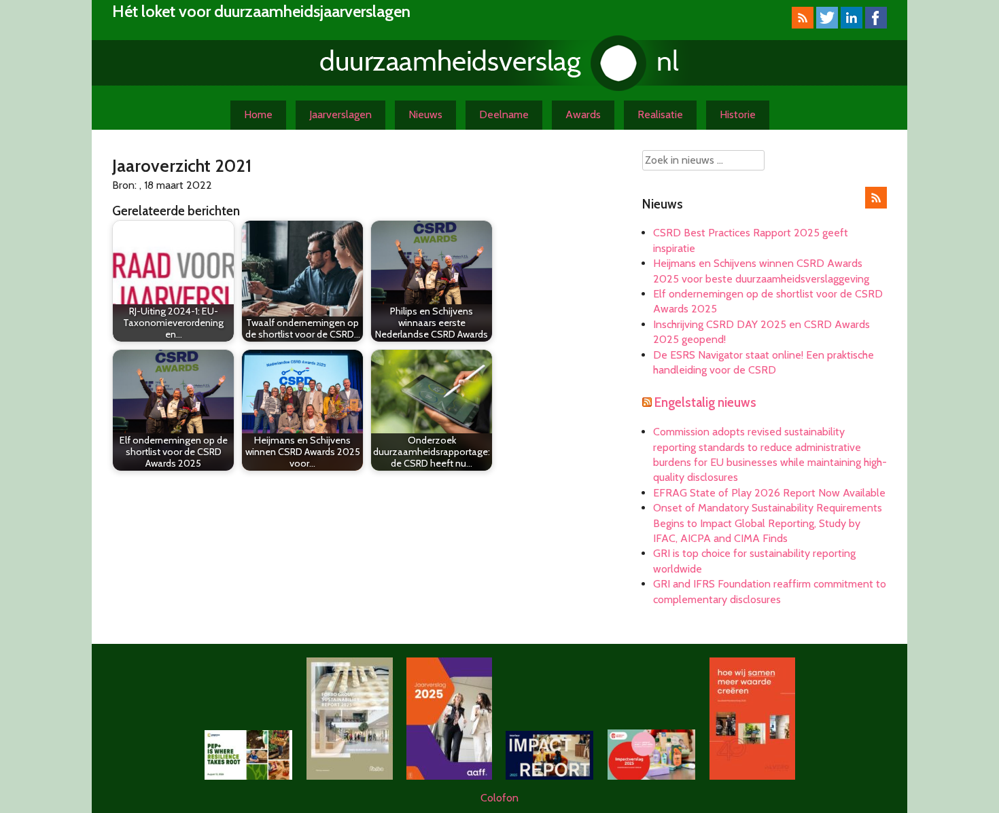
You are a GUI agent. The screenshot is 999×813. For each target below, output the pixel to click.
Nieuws (425, 114)
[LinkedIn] (851, 24)
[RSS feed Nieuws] (876, 204)
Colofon (499, 797)
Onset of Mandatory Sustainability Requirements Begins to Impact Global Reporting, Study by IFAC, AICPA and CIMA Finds (767, 523)
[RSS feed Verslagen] (802, 24)
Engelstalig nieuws (705, 402)
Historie (738, 114)
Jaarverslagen (340, 114)
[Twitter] (827, 24)
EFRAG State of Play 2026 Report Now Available (769, 492)
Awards (583, 114)
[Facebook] (876, 24)
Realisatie (660, 114)
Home (258, 114)
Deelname (504, 114)
